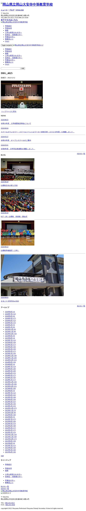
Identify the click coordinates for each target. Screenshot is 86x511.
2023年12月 (11, 382)
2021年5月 (10, 450)
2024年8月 (10, 364)
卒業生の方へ (10, 37)
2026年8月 (10, 312)
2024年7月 (10, 366)
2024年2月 (10, 377)
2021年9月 (10, 441)
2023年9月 (10, 388)
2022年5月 (10, 423)
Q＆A (7, 41)
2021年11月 (11, 437)
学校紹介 (8, 26)
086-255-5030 (10, 505)
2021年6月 (10, 448)
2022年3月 (10, 428)
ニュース (4, 10)
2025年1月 (10, 353)
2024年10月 (11, 360)
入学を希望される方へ (13, 32)
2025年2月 (10, 351)
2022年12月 (11, 408)
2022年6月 (10, 421)
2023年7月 (10, 393)
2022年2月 (10, 430)
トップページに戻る (8, 111)
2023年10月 (11, 386)
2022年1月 (10, 432)
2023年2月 (10, 404)
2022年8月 (10, 417)
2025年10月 (11, 334)
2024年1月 (10, 380)
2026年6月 (10, 316)
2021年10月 (11, 439)
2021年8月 (10, 443)
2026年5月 (10, 318)
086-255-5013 (10, 503)
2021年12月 (11, 434)
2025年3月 (10, 349)
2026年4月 (10, 320)
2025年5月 (10, 345)
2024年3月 (10, 375)
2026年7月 (10, 314)
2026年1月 (10, 327)
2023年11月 (11, 384)
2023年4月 (10, 399)
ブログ (11, 10)
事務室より (9, 39)
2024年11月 (11, 358)
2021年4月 (10, 452)
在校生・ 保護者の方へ (13, 35)
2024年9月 (10, 362)
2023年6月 (10, 395)
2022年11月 (10, 410)
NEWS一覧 (81, 154)
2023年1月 (10, 406)
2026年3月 (10, 323)
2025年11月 (10, 331)
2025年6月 (10, 342)
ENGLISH (20, 10)
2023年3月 (10, 402)
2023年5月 (10, 397)
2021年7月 (10, 445)
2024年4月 (10, 373)
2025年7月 (10, 340)
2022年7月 (10, 419)
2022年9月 (10, 415)
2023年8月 (10, 391)
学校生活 (8, 28)
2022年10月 (10, 412)
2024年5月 (10, 371)
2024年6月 (10, 369)
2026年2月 (10, 325)
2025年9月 (10, 336)
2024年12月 (11, 355)
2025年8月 (10, 338)
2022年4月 (10, 426)
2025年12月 (10, 329)
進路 (6, 30)
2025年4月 (10, 347)
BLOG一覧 (81, 306)
